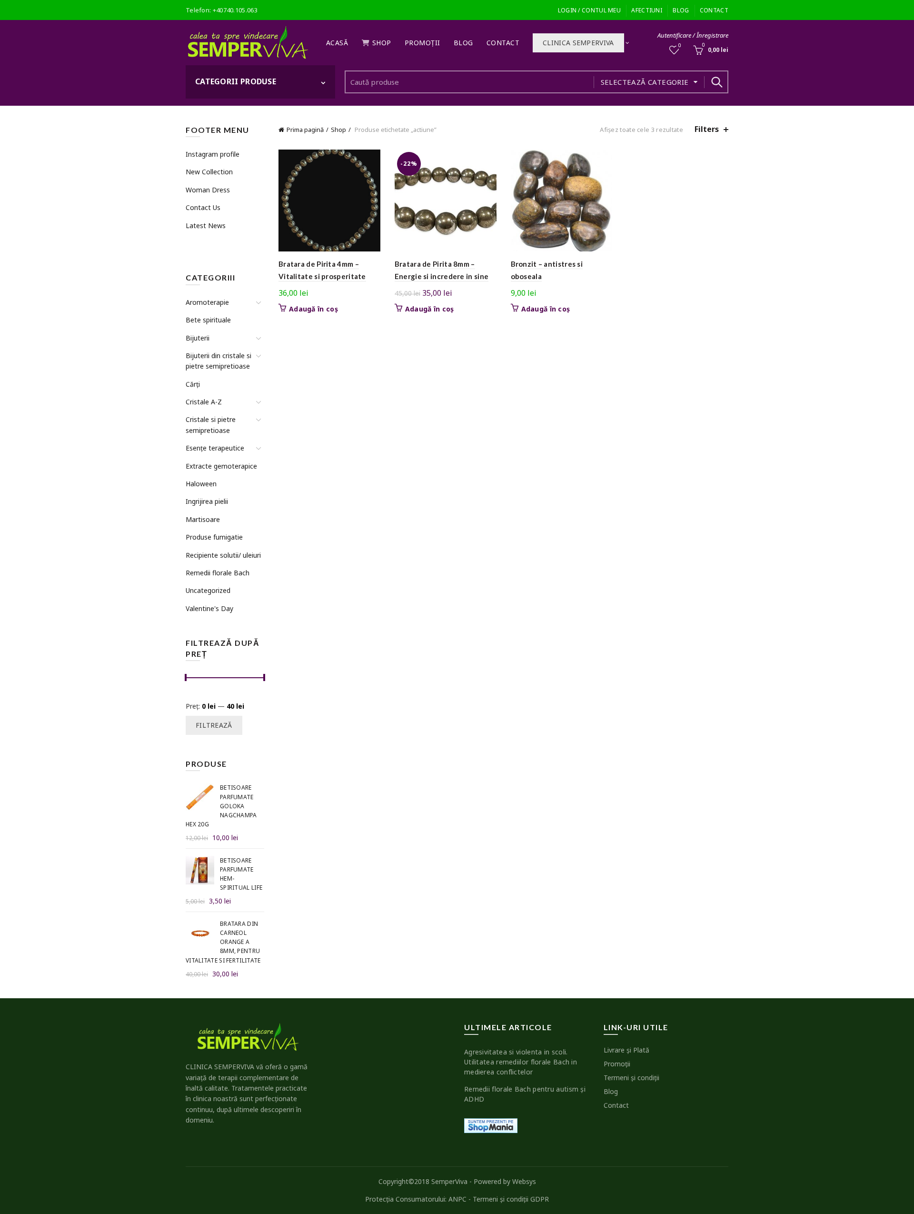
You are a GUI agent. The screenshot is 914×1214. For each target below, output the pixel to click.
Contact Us (203, 207)
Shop (381, 42)
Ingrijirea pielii (207, 501)
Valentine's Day (209, 608)
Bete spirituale (208, 319)
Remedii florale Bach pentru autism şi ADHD (525, 1094)
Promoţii (422, 42)
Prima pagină (305, 129)
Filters (707, 129)
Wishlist (679, 46)
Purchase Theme (210, 243)
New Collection (209, 171)
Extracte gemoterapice (221, 466)
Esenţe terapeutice (215, 447)
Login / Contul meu (589, 10)
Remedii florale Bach (217, 572)
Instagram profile (212, 154)
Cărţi (193, 384)
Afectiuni (646, 10)
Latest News (206, 225)
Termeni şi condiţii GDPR (511, 1199)
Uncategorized (208, 590)
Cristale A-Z (204, 401)
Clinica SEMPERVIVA (578, 42)
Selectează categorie (645, 82)
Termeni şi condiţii (631, 1077)
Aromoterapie (207, 302)
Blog (681, 10)
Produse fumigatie (214, 537)
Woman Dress (208, 189)
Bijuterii (197, 337)
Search (716, 81)
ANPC (457, 1199)
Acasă (337, 42)
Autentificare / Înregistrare (692, 35)
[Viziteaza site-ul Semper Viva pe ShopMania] (490, 1124)
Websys (524, 1181)
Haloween (201, 483)
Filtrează (214, 725)
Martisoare (203, 519)
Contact (714, 10)
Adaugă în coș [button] (313, 309)
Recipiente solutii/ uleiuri (223, 555)
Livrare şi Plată (626, 1049)
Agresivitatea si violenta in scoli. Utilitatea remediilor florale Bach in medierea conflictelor (520, 1061)
